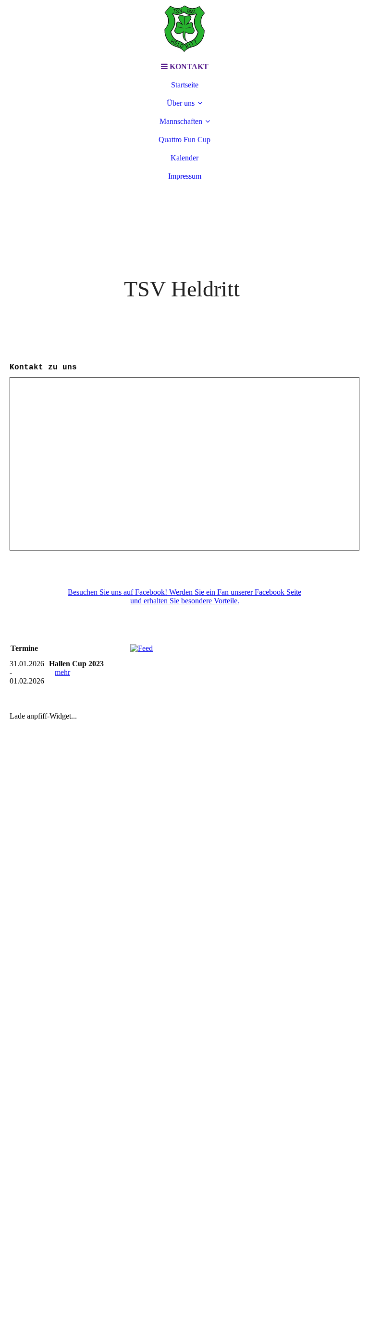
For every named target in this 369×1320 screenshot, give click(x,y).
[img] (184, 29)
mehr (62, 672)
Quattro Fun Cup (184, 139)
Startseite (184, 85)
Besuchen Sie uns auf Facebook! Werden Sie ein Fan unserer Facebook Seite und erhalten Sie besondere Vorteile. (184, 596)
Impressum (184, 176)
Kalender (184, 158)
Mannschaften (181, 121)
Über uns (181, 103)
